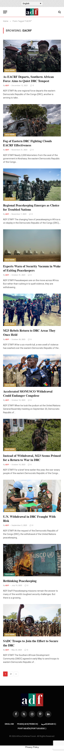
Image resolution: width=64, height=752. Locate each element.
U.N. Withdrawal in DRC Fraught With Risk (29, 518)
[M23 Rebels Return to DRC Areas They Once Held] (32, 310)
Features (9, 574)
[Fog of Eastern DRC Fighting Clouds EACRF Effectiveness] (32, 120)
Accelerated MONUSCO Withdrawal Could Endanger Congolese (28, 393)
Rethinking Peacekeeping (20, 581)
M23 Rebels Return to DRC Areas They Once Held (29, 332)
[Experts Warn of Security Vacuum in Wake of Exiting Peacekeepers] (32, 245)
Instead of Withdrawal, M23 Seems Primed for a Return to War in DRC (32, 457)
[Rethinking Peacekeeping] (32, 560)
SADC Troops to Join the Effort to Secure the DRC (30, 643)
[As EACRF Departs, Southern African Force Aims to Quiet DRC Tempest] (32, 56)
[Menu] (5, 11)
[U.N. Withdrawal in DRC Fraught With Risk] (32, 496)
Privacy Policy (32, 747)
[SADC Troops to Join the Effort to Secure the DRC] (32, 620)
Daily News (10, 70)
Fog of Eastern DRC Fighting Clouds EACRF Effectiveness (27, 143)
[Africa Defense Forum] (32, 12)
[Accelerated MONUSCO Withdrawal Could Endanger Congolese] (32, 371)
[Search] (59, 11)
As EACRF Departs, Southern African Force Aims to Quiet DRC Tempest (28, 78)
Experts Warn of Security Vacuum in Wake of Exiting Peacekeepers (32, 268)
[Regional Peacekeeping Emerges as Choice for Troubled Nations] (32, 184)
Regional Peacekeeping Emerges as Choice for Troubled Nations (31, 207)
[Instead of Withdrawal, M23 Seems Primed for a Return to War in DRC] (32, 435)
